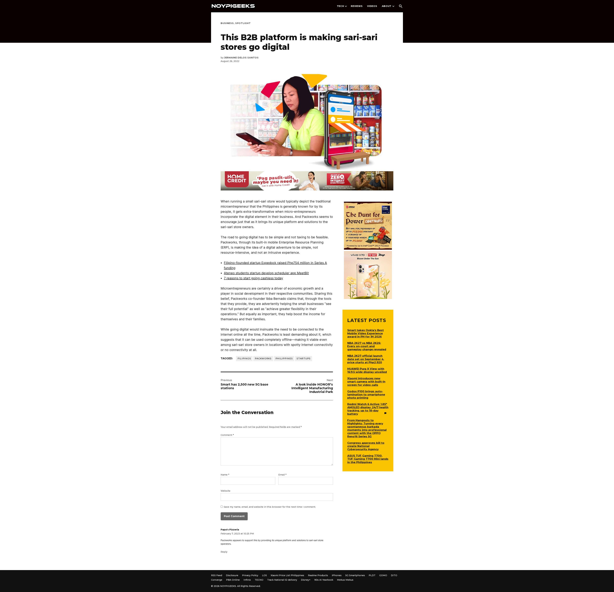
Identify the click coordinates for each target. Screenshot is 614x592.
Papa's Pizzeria (230, 529)
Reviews (356, 6)
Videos (372, 6)
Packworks (263, 358)
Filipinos (244, 358)
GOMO (383, 575)
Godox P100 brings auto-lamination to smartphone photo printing (366, 394)
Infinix (247, 579)
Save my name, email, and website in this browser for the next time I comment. (270, 506)
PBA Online (233, 579)
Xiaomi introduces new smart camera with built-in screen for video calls (366, 381)
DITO (394, 575)
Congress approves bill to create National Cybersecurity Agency (365, 446)
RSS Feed (216, 575)
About (387, 6)
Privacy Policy (250, 575)
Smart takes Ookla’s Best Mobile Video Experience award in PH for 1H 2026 (365, 333)
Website (225, 490)
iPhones (337, 575)
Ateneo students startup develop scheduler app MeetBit (266, 273)
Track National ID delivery (282, 579)
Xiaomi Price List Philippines (287, 575)
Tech (340, 6)
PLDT (372, 575)
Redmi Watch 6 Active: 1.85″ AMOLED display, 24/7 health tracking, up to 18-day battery (367, 409)
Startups (304, 358)
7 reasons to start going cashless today (253, 278)
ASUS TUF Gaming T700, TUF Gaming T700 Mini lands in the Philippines (367, 459)
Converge (216, 579)
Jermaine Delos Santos (241, 57)
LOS (264, 575)
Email (282, 474)
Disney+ (306, 579)
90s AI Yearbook (323, 579)
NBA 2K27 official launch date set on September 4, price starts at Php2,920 (365, 359)
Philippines (284, 358)
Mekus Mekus (345, 579)
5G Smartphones (355, 575)
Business (227, 23)
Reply (224, 551)
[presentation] (346, 6)
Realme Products (318, 575)
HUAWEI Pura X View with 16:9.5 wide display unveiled (367, 370)
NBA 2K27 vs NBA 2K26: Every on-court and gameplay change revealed (366, 346)
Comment (227, 435)
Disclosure (232, 575)
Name (225, 474)
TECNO (259, 579)
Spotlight (243, 23)
